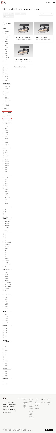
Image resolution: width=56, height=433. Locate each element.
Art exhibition (37, 410)
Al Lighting (20, 398)
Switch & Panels (31, 414)
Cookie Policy (8, 430)
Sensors (30, 403)
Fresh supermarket (37, 403)
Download (43, 402)
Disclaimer (23, 430)
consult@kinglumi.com (11, 404)
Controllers (31, 405)
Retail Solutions (25, 400)
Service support (43, 399)
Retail (36, 401)
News (48, 404)
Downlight (31, 401)
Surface (30, 416)
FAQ (42, 401)
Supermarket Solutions (25, 403)
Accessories (31, 418)
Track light (31, 399)
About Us (49, 398)
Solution (25, 398)
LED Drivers (31, 406)
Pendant (31, 410)
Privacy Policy (16, 430)
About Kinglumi (48, 400)
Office (36, 405)
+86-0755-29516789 (9, 402)
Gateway (31, 408)
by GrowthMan (24, 429)
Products (31, 398)
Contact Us (49, 402)
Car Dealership (37, 408)
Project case (36, 399)
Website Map (30, 430)
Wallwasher (31, 411)
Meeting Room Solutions (25, 406)
